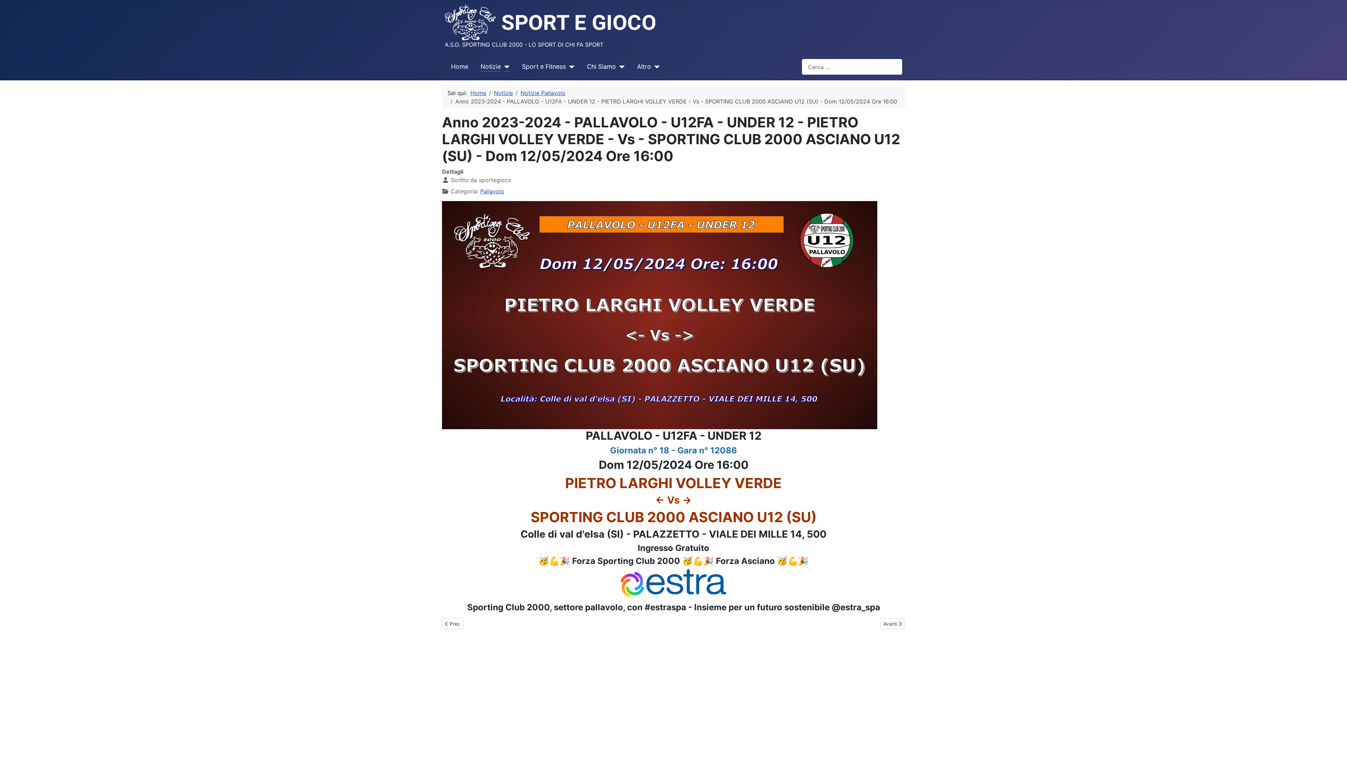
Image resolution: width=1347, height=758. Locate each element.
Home (459, 66)
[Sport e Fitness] (570, 66)
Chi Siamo (601, 66)
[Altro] (655, 66)
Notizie (491, 66)
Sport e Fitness (544, 66)
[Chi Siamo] (620, 66)
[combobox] (852, 67)
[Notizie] (505, 66)
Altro (644, 66)
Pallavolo (492, 191)
